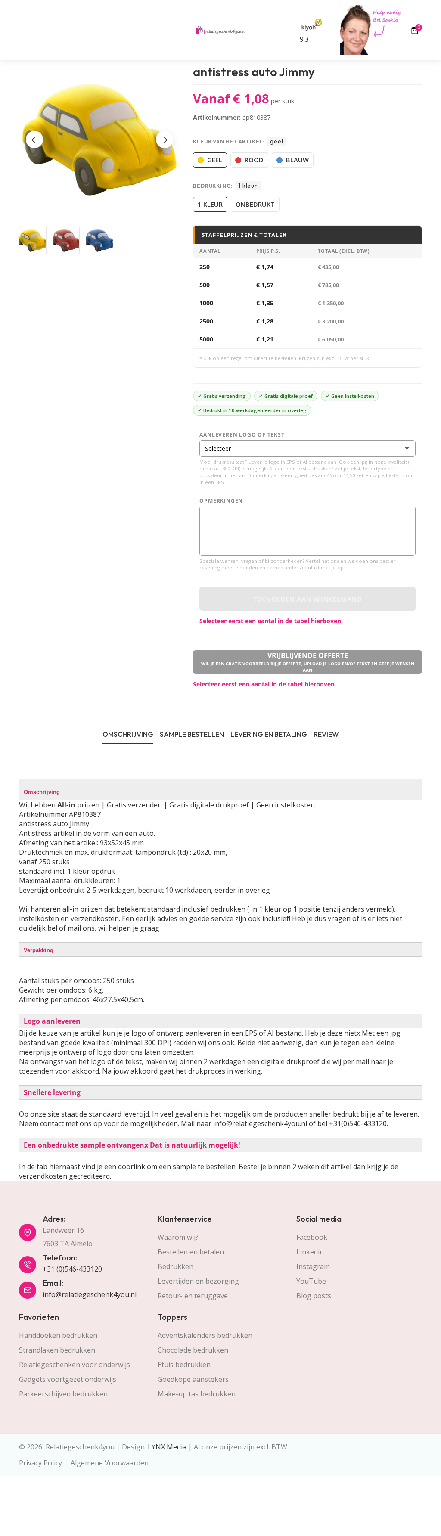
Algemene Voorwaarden (110, 1463)
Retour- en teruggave (193, 1295)
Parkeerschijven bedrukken (63, 1394)
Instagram (313, 1266)
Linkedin (310, 1252)
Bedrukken (175, 1266)
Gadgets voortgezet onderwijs (67, 1379)
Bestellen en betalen (191, 1252)
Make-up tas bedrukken (197, 1394)
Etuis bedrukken (184, 1364)
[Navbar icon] (23, 30)
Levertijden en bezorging (198, 1281)
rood (254, 159)
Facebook (311, 1237)
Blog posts (313, 1295)
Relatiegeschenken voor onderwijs (74, 1364)
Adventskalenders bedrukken (205, 1335)
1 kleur (210, 204)
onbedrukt (255, 204)
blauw (297, 159)
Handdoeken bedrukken (58, 1335)
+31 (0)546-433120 (72, 1269)
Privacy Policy (40, 1463)
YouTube (311, 1281)
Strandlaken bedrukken (57, 1350)
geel (214, 159)
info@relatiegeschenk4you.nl (90, 1294)
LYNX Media (167, 1447)
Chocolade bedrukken (193, 1350)
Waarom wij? (178, 1237)
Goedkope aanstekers (193, 1379)
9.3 (304, 39)
